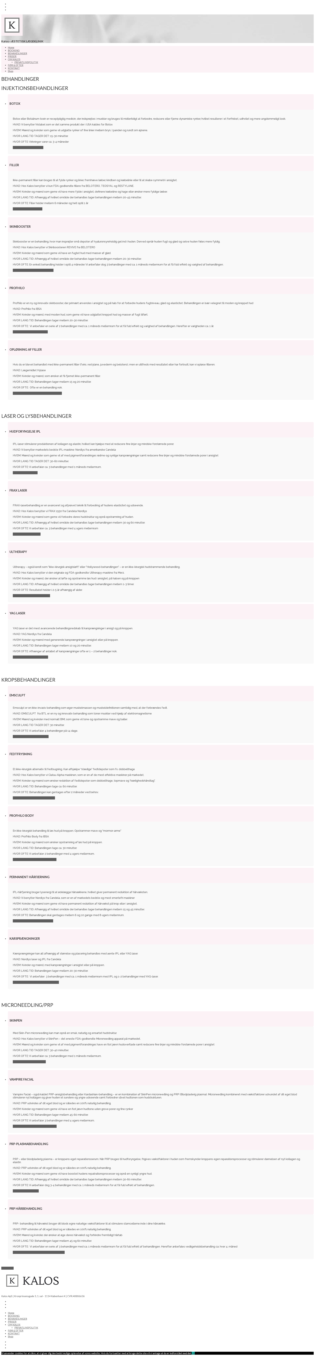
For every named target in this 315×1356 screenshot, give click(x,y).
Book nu (7, 1268)
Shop (10, 71)
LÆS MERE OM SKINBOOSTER (33, 270)
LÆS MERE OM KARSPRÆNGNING (36, 982)
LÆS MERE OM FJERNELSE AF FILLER (37, 393)
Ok (193, 1353)
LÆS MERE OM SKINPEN (29, 1061)
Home (11, 47)
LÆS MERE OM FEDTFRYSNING (34, 797)
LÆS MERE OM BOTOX (28, 147)
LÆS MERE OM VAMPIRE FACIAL (35, 1126)
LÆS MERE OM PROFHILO (30, 331)
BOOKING (14, 50)
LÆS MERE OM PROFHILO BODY (34, 859)
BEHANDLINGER (17, 53)
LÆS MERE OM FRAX (27, 534)
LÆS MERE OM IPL (25, 472)
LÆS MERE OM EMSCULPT (31, 736)
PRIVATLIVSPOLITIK (26, 62)
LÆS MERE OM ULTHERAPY (31, 595)
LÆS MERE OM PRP (26, 1190)
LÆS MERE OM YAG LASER (30, 657)
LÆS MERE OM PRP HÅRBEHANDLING (39, 1252)
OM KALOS (14, 59)
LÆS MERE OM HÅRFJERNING (33, 920)
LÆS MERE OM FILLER (27, 208)
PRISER (12, 56)
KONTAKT (14, 68)
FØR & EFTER (15, 65)
